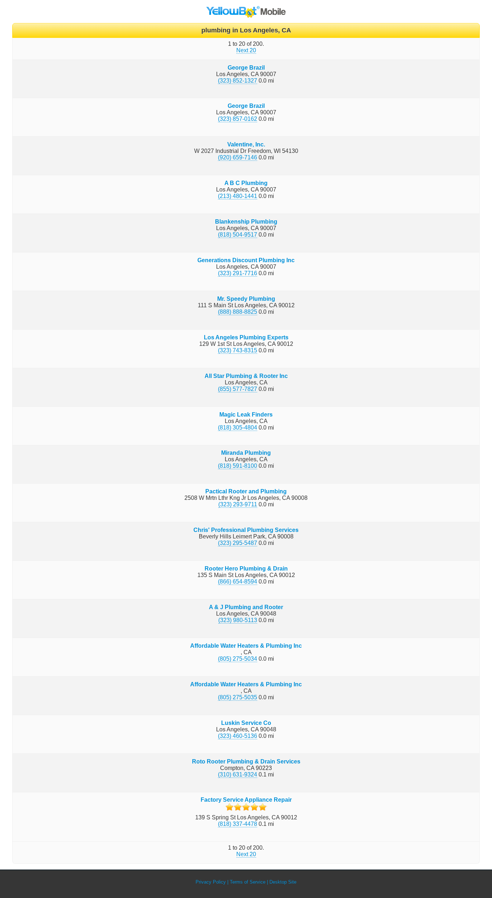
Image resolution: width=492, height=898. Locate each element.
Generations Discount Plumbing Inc (246, 260)
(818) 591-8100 (237, 466)
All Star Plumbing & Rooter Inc (246, 376)
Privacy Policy (211, 882)
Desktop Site (282, 882)
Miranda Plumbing (246, 453)
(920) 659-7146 (237, 157)
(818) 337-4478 (237, 824)
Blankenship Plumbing (246, 222)
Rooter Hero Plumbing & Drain (246, 568)
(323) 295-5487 (237, 543)
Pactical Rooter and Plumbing (246, 491)
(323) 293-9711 (237, 504)
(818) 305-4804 (237, 427)
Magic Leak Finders (246, 414)
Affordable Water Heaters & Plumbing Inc (246, 646)
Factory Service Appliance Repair (246, 800)
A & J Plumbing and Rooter (246, 607)
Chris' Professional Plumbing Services (246, 530)
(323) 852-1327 (237, 81)
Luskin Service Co (246, 723)
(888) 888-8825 (237, 312)
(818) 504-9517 (237, 235)
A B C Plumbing (246, 183)
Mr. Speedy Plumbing (246, 299)
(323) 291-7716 (237, 273)
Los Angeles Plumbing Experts (246, 337)
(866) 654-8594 (237, 581)
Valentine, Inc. (246, 144)
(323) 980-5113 (237, 620)
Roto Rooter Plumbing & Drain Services (246, 761)
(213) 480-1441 (237, 196)
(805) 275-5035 (237, 697)
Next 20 (246, 50)
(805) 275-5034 (237, 659)
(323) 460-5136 (237, 736)
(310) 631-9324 (237, 774)
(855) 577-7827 (237, 389)
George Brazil (246, 68)
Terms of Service (247, 882)
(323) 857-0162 (237, 119)
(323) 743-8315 (237, 350)
